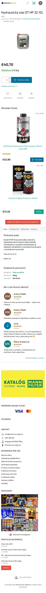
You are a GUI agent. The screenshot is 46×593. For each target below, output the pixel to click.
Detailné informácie (8, 86)
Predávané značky (8, 477)
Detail (39, 212)
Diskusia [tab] (34, 229)
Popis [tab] (5, 229)
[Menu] (40, 3)
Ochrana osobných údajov (10, 468)
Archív (6, 568)
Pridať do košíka (23, 80)
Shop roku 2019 (7, 544)
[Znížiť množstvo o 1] (10, 81)
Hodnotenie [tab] (25, 229)
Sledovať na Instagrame (21, 534)
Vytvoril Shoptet (25, 577)
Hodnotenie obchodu (9, 474)
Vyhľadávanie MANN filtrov (10, 458)
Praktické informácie (8, 471)
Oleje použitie (18, 272)
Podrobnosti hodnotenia (31, 19)
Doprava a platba (7, 480)
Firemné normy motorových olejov (13, 550)
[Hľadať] (27, 3)
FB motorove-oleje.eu (13, 445)
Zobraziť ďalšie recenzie (34, 358)
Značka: (8, 21)
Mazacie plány (6, 455)
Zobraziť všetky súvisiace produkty (23, 222)
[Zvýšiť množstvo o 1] (10, 78)
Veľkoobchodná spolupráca (11, 461)
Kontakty (4, 483)
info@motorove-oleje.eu (14, 434)
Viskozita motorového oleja (11, 561)
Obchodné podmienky (9, 465)
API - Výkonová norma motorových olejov (16, 555)
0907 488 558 (9, 438)
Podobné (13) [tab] (14, 229)
